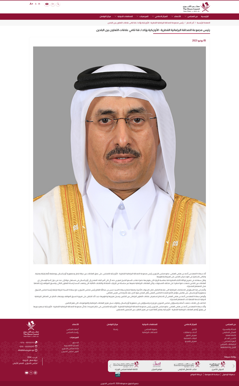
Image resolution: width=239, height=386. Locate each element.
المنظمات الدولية (149, 324)
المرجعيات (74, 337)
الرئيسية (205, 16)
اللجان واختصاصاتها (228, 347)
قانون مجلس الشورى (70, 351)
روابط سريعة (230, 357)
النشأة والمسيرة (229, 329)
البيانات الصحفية (190, 338)
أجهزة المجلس (230, 341)
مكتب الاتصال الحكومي (187, 369)
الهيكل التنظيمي (229, 332)
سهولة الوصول (228, 374)
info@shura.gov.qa (26, 350)
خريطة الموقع (196, 374)
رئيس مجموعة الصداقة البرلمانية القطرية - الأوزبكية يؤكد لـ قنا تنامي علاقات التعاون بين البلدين (146, 23)
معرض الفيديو (191, 341)
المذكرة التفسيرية (71, 345)
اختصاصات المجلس (228, 344)
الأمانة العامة (231, 335)
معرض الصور (191, 335)
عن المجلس (231, 324)
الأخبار (194, 329)
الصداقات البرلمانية (149, 332)
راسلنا (115, 329)
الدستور (75, 342)
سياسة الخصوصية (212, 374)
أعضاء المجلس (72, 329)
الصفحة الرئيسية (203, 23)
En (53, 4)
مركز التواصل (105, 16)
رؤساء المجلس (72, 332)
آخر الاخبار (190, 23)
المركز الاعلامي (190, 324)
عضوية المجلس (150, 329)
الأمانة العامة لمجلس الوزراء (126, 369)
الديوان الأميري (218, 369)
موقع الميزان (156, 369)
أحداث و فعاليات (190, 332)
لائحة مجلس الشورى (70, 348)
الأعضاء (75, 324)
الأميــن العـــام (230, 338)
